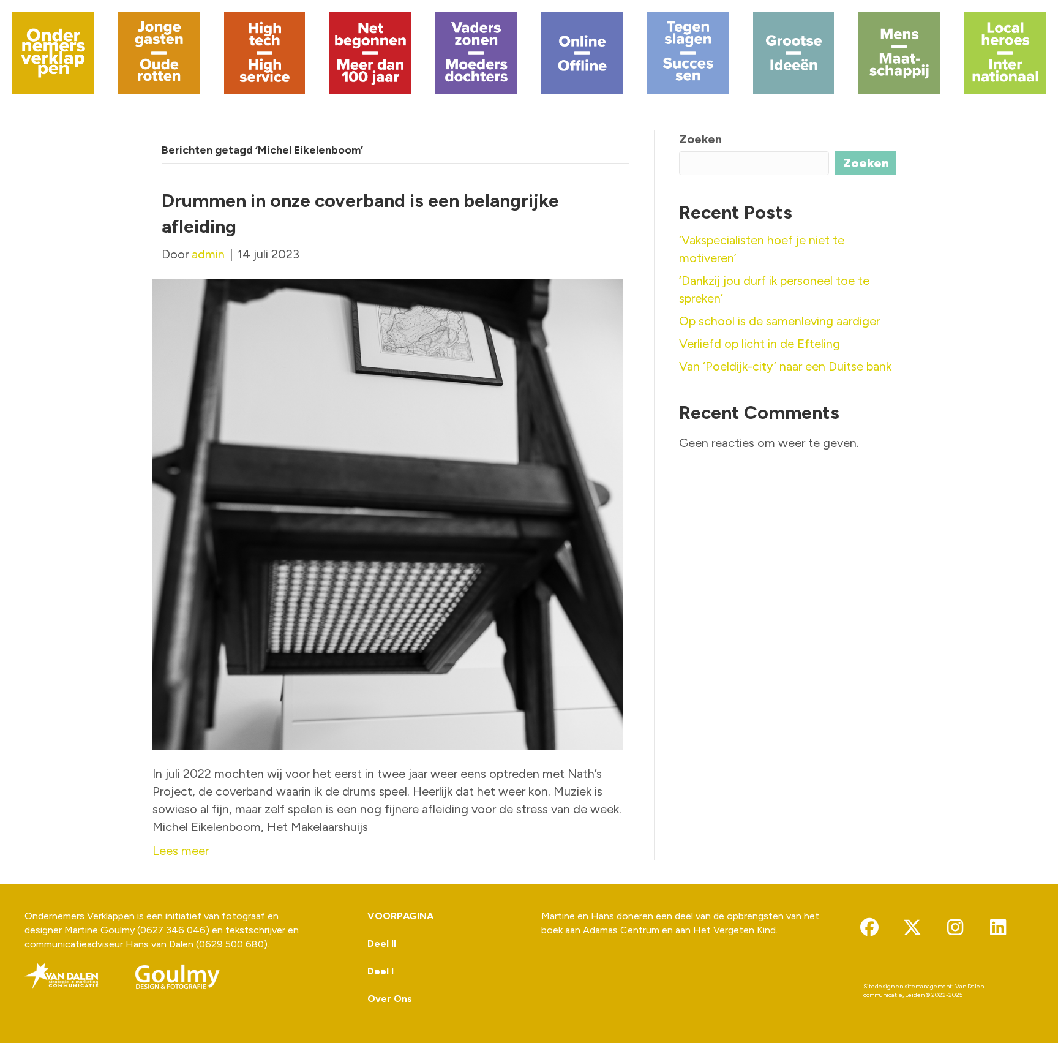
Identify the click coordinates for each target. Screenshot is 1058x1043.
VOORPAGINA (400, 916)
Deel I (380, 971)
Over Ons (389, 998)
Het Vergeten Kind (734, 930)
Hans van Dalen (159, 944)
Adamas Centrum (621, 930)
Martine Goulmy (99, 930)
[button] (869, 927)
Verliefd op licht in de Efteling (759, 343)
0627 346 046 (173, 930)
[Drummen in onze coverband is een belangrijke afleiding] (387, 512)
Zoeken (700, 139)
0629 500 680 (231, 944)
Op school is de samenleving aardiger (779, 321)
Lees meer (180, 850)
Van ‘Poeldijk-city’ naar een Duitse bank (785, 366)
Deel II (381, 943)
